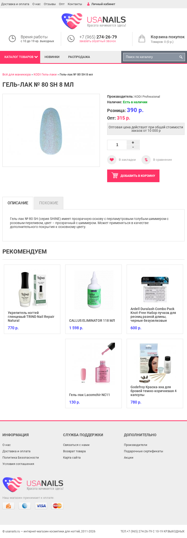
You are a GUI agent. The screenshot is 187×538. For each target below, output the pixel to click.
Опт (62, 4)
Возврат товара (74, 451)
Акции (128, 457)
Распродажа (79, 57)
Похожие (48, 203)
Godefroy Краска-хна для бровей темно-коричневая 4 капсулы (154, 391)
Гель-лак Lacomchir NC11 (89, 395)
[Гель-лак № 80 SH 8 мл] (51, 130)
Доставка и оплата (15, 4)
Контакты (75, 4)
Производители (135, 445)
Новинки (52, 57)
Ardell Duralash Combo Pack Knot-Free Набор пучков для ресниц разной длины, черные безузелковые (153, 314)
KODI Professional (147, 96)
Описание (18, 203)
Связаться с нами (76, 445)
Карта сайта (72, 457)
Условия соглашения (18, 464)
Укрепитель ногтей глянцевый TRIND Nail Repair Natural (31, 316)
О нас (36, 4)
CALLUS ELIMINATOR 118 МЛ (92, 320)
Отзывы (50, 4)
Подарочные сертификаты (143, 451)
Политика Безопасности (20, 457)
